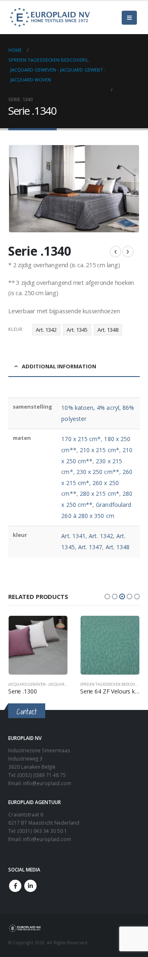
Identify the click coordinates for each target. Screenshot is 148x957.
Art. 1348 (107, 329)
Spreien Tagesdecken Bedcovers (110, 684)
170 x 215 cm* (81, 439)
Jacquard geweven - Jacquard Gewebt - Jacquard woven (63, 684)
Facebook (15, 886)
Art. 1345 (77, 329)
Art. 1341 (73, 536)
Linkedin (30, 886)
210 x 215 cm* (99, 450)
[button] (107, 596)
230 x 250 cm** (97, 472)
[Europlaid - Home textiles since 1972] (49, 18)
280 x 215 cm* (99, 493)
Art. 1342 (46, 329)
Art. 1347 (90, 547)
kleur (15, 329)
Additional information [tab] (59, 366)
